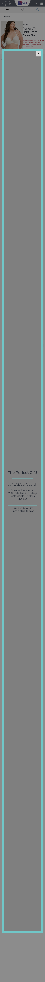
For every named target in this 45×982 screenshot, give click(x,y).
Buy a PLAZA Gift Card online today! (23, 509)
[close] (38, 53)
